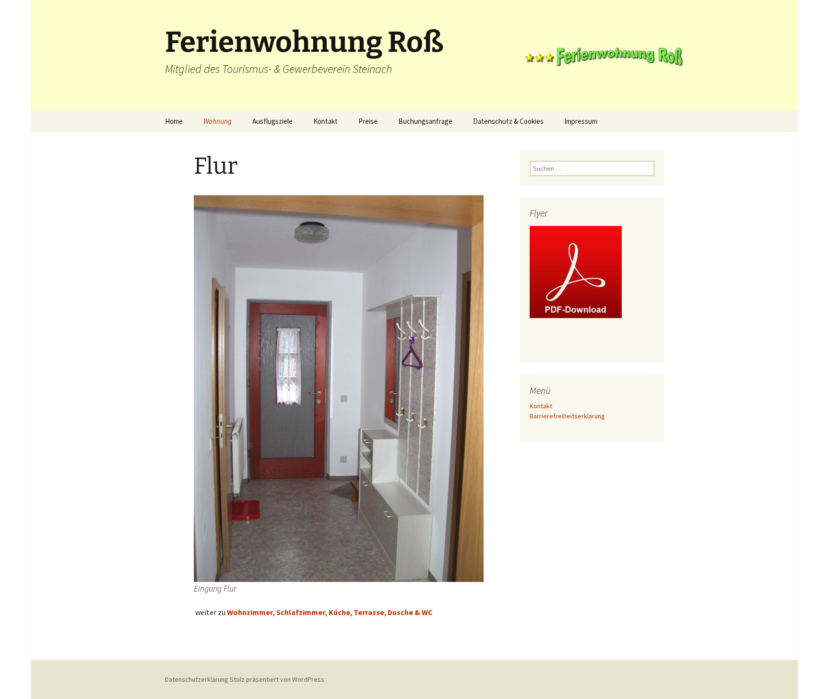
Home (174, 121)
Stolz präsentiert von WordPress (277, 679)
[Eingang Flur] (339, 387)
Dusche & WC (410, 612)
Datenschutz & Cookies (508, 121)
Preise (368, 121)
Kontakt (325, 121)
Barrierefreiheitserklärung (567, 416)
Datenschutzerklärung (196, 679)
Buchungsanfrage (425, 121)
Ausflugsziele (272, 121)
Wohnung (217, 121)
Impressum (580, 121)
